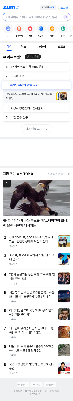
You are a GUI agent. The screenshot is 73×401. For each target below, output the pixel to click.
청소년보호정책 (52, 391)
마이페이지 (23, 384)
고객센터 (50, 384)
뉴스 (23, 46)
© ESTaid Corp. (36, 394)
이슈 (9, 46)
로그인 (64, 7)
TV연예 (41, 46)
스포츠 (62, 46)
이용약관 (18, 391)
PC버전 (36, 384)
